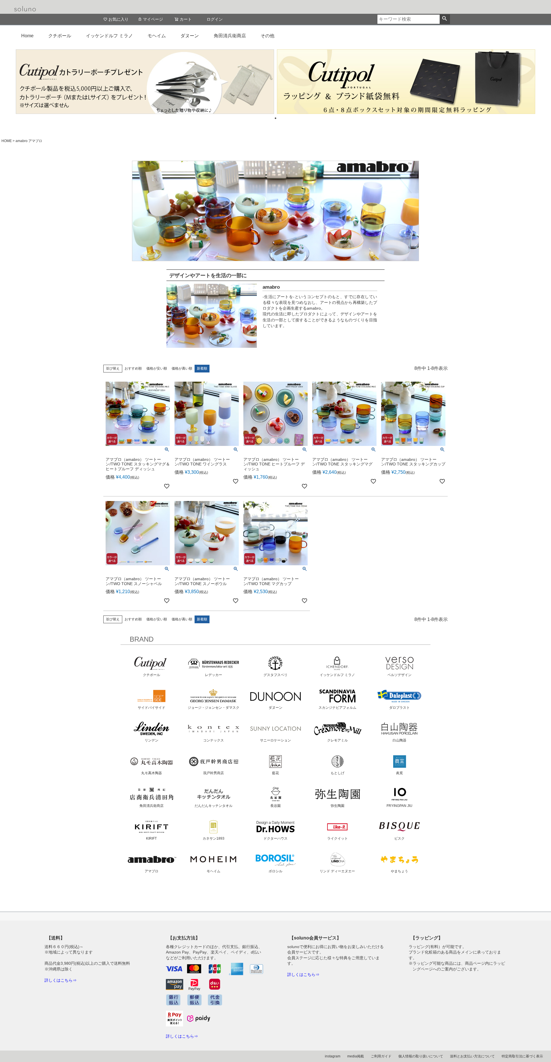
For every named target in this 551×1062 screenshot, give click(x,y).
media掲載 (355, 1056)
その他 (267, 35)
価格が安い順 (156, 368)
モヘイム (157, 35)
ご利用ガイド (381, 1056)
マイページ (153, 19)
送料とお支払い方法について (472, 1056)
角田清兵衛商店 (230, 35)
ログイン (215, 19)
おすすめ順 (133, 368)
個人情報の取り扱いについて (420, 1056)
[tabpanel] (145, 81)
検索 (445, 19)
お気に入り (118, 19)
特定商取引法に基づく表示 (522, 1056)
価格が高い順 (182, 368)
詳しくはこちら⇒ (60, 980)
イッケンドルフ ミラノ (109, 35)
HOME (6, 141)
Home (27, 35)
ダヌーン (190, 35)
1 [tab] (275, 118)
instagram (332, 1056)
